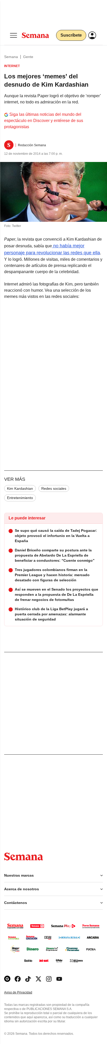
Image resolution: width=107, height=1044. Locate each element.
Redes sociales (53, 488)
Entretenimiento (20, 498)
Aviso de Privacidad (23, 992)
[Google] (7, 979)
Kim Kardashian (20, 488)
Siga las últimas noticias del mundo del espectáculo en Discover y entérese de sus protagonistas (43, 120)
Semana (11, 57)
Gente (28, 57)
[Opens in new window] (18, 979)
